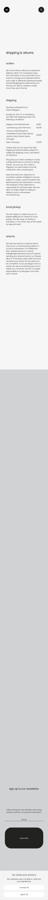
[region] (24, 885)
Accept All (24, 887)
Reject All (24, 894)
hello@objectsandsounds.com (25, 83)
